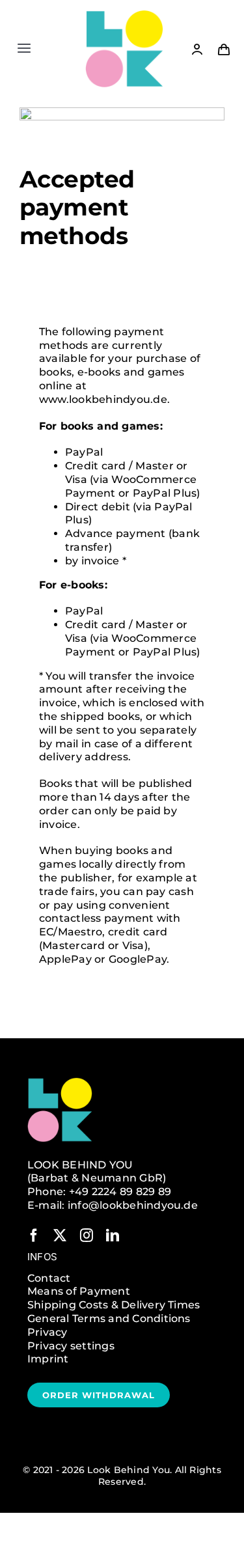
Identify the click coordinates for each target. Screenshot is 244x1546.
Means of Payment (78, 1291)
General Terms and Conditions (109, 1318)
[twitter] (59, 1235)
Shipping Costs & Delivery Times (113, 1305)
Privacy (47, 1332)
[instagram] (86, 1235)
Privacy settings (71, 1346)
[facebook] (33, 1235)
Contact (49, 1278)
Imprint (48, 1359)
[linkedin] (112, 1235)
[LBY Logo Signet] (124, 14)
